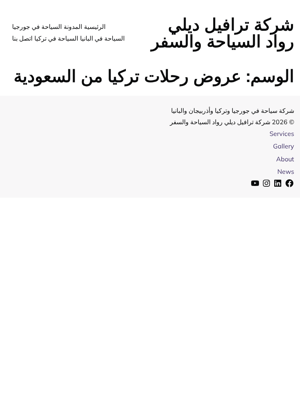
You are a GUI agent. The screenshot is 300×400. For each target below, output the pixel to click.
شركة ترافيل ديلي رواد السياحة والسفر (222, 32)
